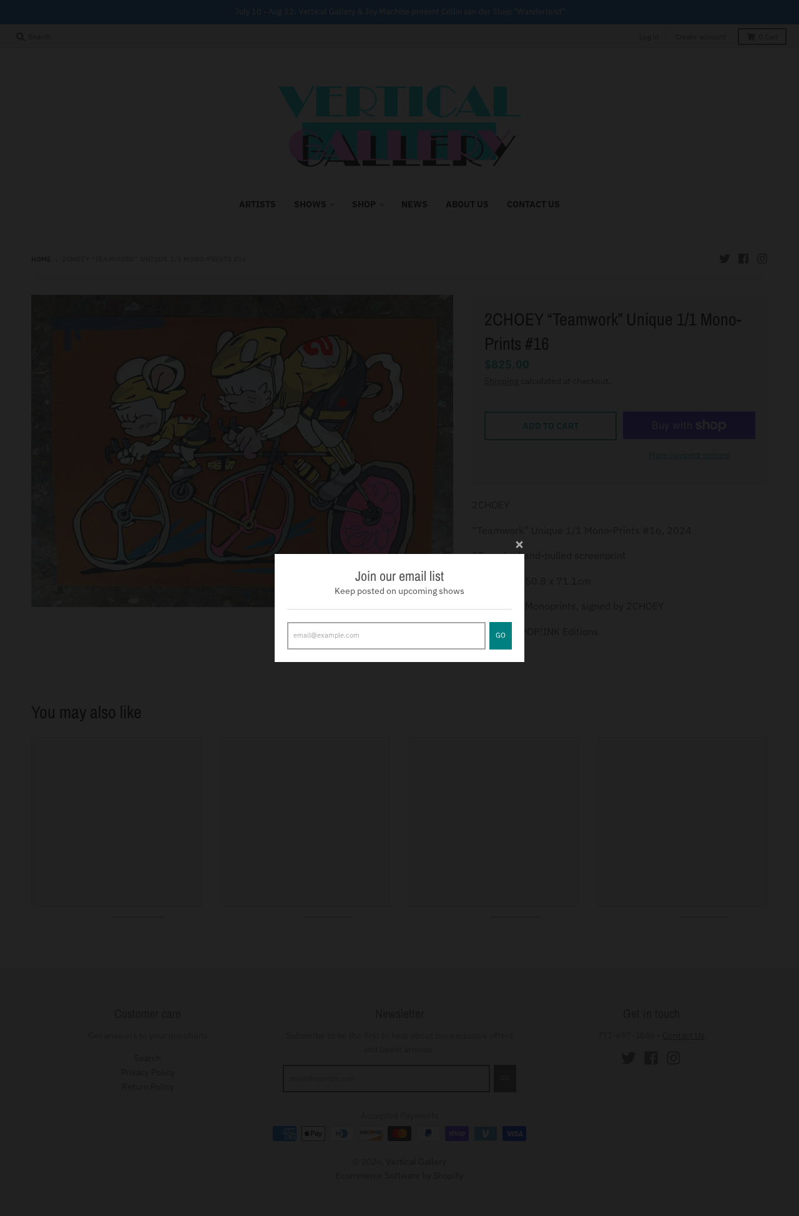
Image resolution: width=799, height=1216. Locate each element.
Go (501, 635)
